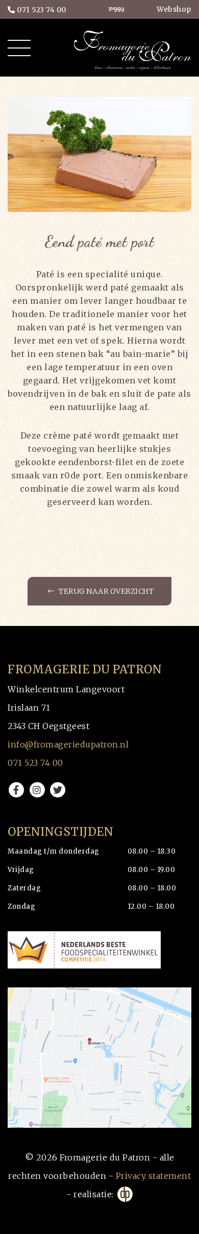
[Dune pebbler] (124, 1194)
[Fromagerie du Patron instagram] (37, 789)
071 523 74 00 (40, 9)
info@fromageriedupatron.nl (68, 744)
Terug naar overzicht (105, 591)
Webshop (174, 9)
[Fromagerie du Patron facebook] (16, 789)
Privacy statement (153, 1176)
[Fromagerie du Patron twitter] (57, 789)
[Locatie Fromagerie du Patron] (99, 1057)
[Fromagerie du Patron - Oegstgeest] (132, 50)
